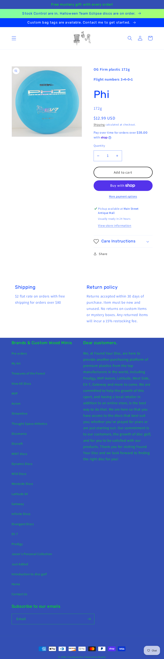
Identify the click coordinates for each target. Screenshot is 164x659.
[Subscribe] (89, 619)
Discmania (19, 434)
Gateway (18, 504)
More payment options (123, 196)
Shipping (99, 124)
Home (16, 584)
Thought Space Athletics (29, 424)
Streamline (20, 413)
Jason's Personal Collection (32, 554)
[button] (14, 38)
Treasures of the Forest (28, 373)
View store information (114, 225)
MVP (15, 393)
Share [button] (103, 254)
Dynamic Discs (22, 464)
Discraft (17, 444)
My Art (16, 363)
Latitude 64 (20, 494)
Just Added (20, 564)
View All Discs (21, 383)
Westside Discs (22, 484)
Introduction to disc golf (29, 574)
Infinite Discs (21, 514)
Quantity (99, 145)
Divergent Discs (23, 524)
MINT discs (19, 454)
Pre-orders (19, 353)
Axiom (16, 403)
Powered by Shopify (95, 656)
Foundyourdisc (76, 656)
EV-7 (15, 534)
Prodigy (17, 544)
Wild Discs (19, 474)
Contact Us (19, 594)
